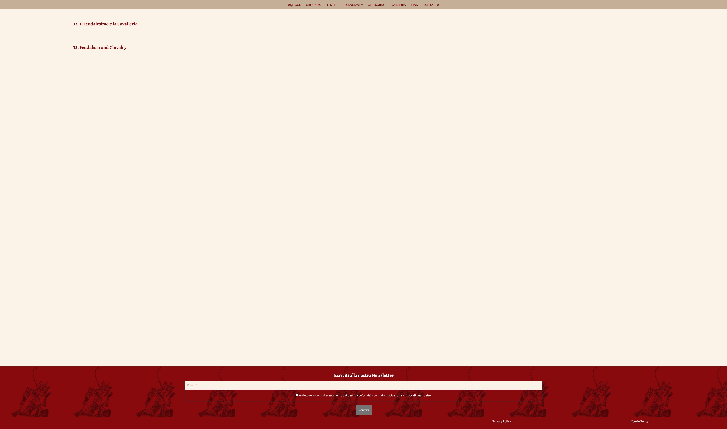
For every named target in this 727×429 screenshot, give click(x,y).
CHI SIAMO (313, 4)
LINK (414, 4)
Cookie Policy (639, 421)
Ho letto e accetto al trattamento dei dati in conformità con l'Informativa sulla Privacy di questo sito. (364, 395)
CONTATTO (431, 4)
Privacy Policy (501, 421)
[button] (336, 4)
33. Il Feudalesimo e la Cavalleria (105, 23)
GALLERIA (399, 4)
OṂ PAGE (294, 4)
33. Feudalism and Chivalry (99, 47)
